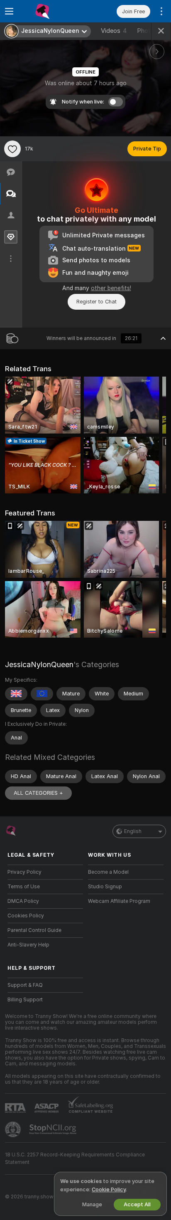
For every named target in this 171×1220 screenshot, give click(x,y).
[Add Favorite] (12, 148)
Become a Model (108, 872)
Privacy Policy (24, 872)
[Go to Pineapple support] (13, 1129)
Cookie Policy (109, 1189)
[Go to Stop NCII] (53, 1129)
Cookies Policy (25, 916)
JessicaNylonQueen (39, 664)
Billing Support (25, 1000)
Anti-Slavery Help (28, 945)
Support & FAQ (25, 985)
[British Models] (16, 693)
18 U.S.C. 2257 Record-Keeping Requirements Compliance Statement (75, 1158)
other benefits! (111, 288)
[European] (42, 693)
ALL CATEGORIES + (38, 793)
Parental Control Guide (34, 930)
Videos (114, 31)
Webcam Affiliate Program (119, 901)
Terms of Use (23, 887)
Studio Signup (105, 887)
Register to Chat (96, 301)
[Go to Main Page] (52, 11)
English (133, 831)
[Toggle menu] (9, 11)
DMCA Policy (23, 901)
